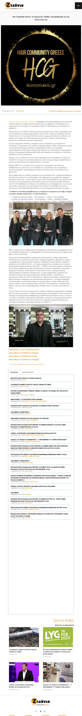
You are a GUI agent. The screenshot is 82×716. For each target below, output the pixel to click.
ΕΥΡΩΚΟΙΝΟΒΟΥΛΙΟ (34, 420)
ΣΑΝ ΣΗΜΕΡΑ (15, 493)
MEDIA (26, 456)
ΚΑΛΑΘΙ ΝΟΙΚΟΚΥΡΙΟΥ (35, 441)
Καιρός (30, 407)
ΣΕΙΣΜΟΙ (31, 488)
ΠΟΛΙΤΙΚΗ (27, 401)
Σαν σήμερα (27, 413)
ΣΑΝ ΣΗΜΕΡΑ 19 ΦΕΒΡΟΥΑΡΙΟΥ (20, 412)
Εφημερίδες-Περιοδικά (34, 456)
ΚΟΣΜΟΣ (27, 481)
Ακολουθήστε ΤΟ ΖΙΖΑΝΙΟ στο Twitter (23, 356)
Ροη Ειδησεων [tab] (14, 372)
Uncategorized (29, 462)
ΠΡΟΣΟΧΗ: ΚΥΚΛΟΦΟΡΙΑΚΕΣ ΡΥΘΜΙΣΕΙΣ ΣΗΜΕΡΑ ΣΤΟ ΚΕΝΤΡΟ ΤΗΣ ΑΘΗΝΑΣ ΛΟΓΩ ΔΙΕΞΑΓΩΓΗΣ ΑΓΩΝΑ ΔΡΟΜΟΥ (57, 652)
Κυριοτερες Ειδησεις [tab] (27, 372)
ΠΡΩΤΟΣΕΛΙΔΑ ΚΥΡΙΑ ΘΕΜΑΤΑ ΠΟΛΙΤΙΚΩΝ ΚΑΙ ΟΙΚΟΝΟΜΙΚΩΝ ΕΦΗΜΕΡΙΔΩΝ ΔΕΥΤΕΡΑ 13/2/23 (39, 507)
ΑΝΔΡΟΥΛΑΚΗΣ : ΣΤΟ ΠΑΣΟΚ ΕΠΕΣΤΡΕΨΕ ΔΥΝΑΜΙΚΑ (26, 399)
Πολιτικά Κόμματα (42, 401)
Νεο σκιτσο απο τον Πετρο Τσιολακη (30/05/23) (26, 378)
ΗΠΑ (37, 481)
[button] (78, 5)
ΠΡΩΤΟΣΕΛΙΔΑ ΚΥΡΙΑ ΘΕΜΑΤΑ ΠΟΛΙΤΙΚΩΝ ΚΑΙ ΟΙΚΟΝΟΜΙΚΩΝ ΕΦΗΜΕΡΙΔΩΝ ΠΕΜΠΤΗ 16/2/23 (39, 454)
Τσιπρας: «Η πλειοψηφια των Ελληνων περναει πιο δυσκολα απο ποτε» (34, 433)
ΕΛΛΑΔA (27, 407)
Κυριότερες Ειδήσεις (38, 364)
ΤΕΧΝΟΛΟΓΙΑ (32, 481)
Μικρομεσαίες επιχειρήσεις (72, 111)
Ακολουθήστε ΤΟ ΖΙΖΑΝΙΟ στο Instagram (24, 360)
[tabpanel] (41, 494)
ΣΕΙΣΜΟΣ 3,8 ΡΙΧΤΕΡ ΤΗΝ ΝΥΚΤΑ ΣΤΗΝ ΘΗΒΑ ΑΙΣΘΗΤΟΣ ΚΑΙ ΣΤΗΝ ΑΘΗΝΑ (33, 486)
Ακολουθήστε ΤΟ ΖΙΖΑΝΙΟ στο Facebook (24, 353)
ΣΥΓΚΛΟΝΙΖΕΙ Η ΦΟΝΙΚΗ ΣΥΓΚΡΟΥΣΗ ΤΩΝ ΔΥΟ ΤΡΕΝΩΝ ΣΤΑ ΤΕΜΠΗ (31, 384)
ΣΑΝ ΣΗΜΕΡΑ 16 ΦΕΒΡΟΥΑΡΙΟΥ (20, 461)
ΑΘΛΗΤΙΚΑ (25, 394)
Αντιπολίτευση (33, 401)
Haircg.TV (15, 364)
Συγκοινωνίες (26, 386)
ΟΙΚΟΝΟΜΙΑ (59, 111)
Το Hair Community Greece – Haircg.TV (22, 122)
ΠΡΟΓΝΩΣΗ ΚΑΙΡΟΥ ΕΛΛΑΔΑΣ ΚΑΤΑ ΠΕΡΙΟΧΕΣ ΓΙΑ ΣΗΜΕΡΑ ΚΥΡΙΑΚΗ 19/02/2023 (35, 406)
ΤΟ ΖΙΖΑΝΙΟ (51, 111)
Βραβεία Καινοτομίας (24, 364)
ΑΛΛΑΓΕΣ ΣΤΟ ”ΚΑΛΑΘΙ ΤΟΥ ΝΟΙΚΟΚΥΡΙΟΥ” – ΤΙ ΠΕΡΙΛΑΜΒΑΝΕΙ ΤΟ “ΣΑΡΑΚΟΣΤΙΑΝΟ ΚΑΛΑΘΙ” (39, 439)
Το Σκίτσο (24, 380)
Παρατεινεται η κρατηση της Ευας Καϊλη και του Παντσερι (30, 418)
